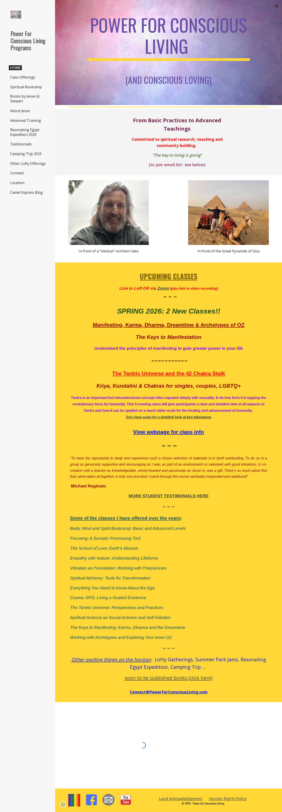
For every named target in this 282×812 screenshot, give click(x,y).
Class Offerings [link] (22, 77)
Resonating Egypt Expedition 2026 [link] (24, 132)
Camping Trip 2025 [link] (26, 153)
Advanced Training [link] (25, 120)
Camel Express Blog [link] (26, 192)
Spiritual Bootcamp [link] (26, 87)
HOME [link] (15, 67)
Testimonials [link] (21, 144)
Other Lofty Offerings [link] (28, 163)
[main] (168, 52)
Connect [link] (17, 173)
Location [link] (17, 182)
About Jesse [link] (20, 110)
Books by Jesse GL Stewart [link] (25, 98)
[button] (276, 6)
